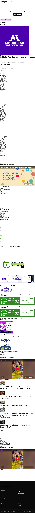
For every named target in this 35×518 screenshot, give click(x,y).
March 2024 (2, 98)
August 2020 (2, 137)
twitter (1, 222)
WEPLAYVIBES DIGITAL (4, 1)
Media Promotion (21, 494)
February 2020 (3, 143)
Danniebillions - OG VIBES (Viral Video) (13, 405)
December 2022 (3, 113)
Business (19, 503)
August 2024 (2, 94)
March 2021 (2, 130)
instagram (1, 224)
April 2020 (2, 141)
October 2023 (2, 103)
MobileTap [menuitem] (1, 208)
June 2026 (2, 72)
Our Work (2, 501)
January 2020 (3, 144)
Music (19, 501)
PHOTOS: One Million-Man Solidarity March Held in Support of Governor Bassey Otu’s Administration (17, 415)
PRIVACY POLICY (2, 434)
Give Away (1, 159)
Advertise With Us (3, 193)
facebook (1, 221)
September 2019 (3, 148)
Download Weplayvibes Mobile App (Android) (7, 433)
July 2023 (2, 106)
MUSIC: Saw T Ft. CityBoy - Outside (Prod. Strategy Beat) (15, 426)
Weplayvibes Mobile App (4, 211)
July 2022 (2, 118)
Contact (1, 194)
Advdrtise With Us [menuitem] (3, 200)
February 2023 (2, 111)
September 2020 (3, 136)
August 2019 (2, 149)
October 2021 (2, 124)
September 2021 (3, 125)
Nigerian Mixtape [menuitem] (3, 203)
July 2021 (2, 127)
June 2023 (2, 107)
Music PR (19, 491)
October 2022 (3, 115)
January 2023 (2, 112)
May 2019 (2, 152)
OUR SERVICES (2, 441)
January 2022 (2, 122)
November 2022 (3, 114)
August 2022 (2, 117)
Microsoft (1, 157)
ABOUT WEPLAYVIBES (3, 431)
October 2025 (3, 80)
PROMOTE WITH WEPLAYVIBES (5, 432)
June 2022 (2, 119)
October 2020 (3, 135)
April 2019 (2, 153)
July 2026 (2, 71)
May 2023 (2, 108)
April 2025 (2, 86)
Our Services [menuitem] (2, 199)
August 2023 (2, 105)
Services (20, 1)
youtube (1, 225)
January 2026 (2, 77)
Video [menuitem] (1, 206)
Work (24, 1)
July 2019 (2, 150)
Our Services (2, 192)
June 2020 (2, 139)
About (17, 1)
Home (13, 1)
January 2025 (3, 89)
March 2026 (2, 75)
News (1, 195)
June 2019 (2, 151)
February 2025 (3, 88)
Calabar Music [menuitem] (2, 201)
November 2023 (3, 102)
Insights (31, 1)
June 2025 (2, 84)
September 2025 (3, 81)
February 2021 (2, 131)
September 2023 (3, 104)
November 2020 (3, 134)
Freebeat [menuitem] (1, 205)
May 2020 (2, 140)
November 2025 (3, 79)
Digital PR (19, 488)
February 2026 (3, 76)
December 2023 (3, 101)
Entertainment (2, 196)
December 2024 (3, 90)
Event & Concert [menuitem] (3, 202)
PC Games (1, 160)
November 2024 (3, 91)
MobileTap (1, 197)
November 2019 (3, 146)
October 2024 (3, 92)
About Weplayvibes (3, 213)
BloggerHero (2, 158)
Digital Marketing (21, 489)
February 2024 (3, 99)
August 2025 (2, 82)
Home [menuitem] (1, 198)
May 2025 (2, 85)
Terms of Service (31, 511)
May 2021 (2, 128)
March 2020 (2, 142)
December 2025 (3, 78)
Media (28, 1)
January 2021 (2, 132)
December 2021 (2, 123)
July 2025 (2, 83)
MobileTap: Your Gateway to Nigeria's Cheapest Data (17, 58)
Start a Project (17, 14)
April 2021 (2, 129)
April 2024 (2, 97)
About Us (2, 500)
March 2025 (2, 87)
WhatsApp (2, 223)
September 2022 (3, 116)
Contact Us (2, 215)
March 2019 (2, 154)
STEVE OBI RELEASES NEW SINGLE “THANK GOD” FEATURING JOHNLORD (17, 397)
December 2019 (3, 145)
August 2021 (2, 126)
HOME (1, 440)
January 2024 (2, 100)
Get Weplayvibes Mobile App (5, 189)
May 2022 (2, 120)
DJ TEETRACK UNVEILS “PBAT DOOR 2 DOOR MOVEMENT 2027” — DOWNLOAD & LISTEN (15, 387)
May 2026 (2, 73)
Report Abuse (3, 22)
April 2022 (2, 121)
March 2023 (2, 110)
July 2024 (2, 95)
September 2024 (3, 93)
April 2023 (2, 109)
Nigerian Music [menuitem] (2, 204)
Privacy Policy (2, 216)
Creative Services (21, 493)
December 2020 (3, 133)
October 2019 (3, 147)
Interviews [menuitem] (1, 207)
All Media (19, 500)
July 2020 (2, 138)
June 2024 (2, 96)
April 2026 (2, 74)
